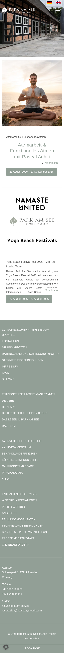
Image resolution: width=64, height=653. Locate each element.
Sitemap (8, 379)
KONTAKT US (10, 341)
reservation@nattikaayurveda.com (22, 610)
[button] (6, 647)
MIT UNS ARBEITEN (14, 347)
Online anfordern (15, 544)
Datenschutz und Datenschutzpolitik (30, 353)
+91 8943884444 (12, 593)
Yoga (6, 479)
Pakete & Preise (13, 506)
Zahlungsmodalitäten (18, 519)
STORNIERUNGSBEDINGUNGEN (22, 360)
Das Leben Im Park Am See (20, 419)
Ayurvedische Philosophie (22, 441)
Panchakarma (12, 472)
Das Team (9, 426)
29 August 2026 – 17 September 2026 (31, 171)
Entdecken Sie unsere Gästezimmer (29, 394)
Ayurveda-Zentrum (16, 447)
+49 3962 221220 (12, 589)
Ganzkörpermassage (18, 466)
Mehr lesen (51, 162)
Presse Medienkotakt (18, 538)
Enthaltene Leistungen (19, 494)
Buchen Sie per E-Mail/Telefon (24, 532)
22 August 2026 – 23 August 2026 (29, 299)
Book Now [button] (32, 648)
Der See (8, 400)
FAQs (5, 372)
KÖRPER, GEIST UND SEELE (20, 460)
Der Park (9, 407)
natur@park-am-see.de (15, 605)
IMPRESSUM (10, 366)
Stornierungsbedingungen (22, 525)
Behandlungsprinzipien (19, 453)
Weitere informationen (19, 500)
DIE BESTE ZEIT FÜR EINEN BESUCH (25, 413)
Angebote (9, 513)
